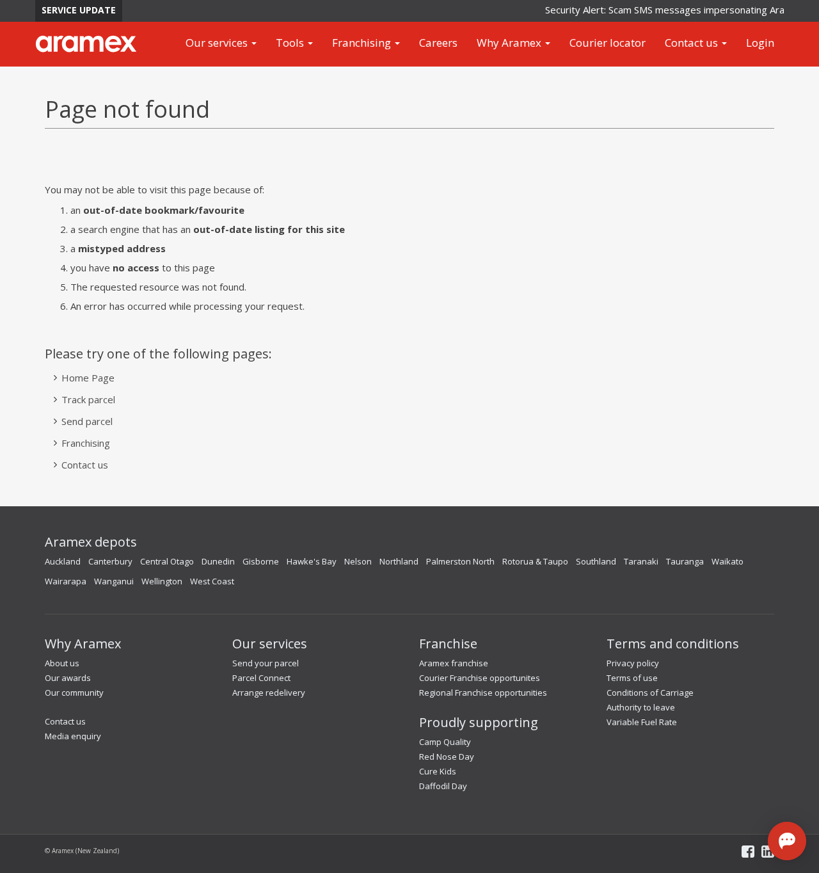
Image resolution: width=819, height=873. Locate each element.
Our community (74, 692)
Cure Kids (437, 771)
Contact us (692, 42)
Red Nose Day (446, 756)
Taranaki (641, 561)
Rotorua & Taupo (535, 561)
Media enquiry (73, 736)
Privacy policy (633, 663)
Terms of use (632, 678)
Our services (218, 42)
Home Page (88, 377)
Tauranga (685, 561)
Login (760, 42)
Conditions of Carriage (650, 692)
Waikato (727, 561)
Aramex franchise (453, 663)
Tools (291, 42)
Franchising (363, 42)
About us (62, 663)
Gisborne (261, 561)
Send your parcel (265, 663)
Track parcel (88, 399)
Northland (398, 561)
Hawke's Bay (312, 561)
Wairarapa (65, 581)
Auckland (63, 561)
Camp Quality (445, 742)
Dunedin (218, 561)
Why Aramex (510, 42)
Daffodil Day (443, 786)
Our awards (68, 678)
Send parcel (87, 421)
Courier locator (607, 42)
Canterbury (110, 561)
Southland (596, 561)
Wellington (161, 581)
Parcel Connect (261, 678)
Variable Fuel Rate (642, 722)
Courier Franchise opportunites (479, 678)
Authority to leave (641, 707)
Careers (438, 42)
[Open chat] (787, 841)
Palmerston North (460, 561)
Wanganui (114, 581)
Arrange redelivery (268, 692)
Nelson (358, 561)
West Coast (212, 581)
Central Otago (167, 561)
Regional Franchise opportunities (483, 692)
